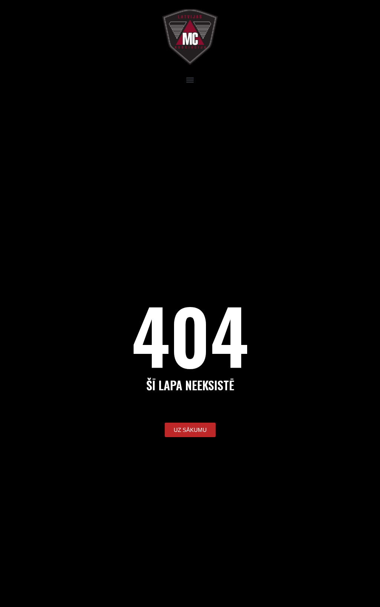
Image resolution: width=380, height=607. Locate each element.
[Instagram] (29, 104)
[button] (190, 80)
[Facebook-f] (9, 104)
